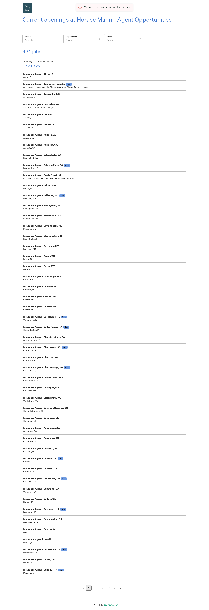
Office (109, 37)
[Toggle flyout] (99, 39)
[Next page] (126, 588)
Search (28, 37)
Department (71, 37)
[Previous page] (83, 588)
